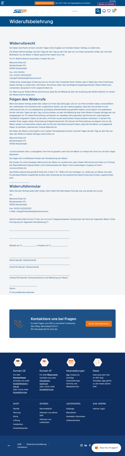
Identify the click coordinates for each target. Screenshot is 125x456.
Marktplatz (71, 412)
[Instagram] (81, 445)
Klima (15, 416)
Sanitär (16, 408)
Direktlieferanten (20, 428)
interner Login (99, 408)
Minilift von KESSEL (106, 4)
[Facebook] (89, 445)
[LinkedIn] (85, 445)
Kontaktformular (20, 392)
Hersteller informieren (75, 416)
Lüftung (16, 420)
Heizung (17, 412)
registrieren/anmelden (44, 3)
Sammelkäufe (46, 408)
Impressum (22, 447)
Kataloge (70, 408)
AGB (19, 444)
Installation (18, 424)
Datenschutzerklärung (36, 444)
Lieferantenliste (73, 420)
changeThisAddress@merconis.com (25, 78)
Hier (68, 375)
